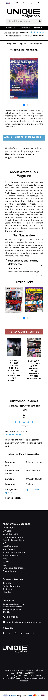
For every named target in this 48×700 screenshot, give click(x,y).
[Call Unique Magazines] (24, 3)
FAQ (4, 565)
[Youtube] (27, 633)
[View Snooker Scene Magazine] (14, 300)
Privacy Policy (9, 571)
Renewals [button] (38, 28)
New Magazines (10, 546)
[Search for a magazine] (40, 21)
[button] (38, 3)
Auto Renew (9, 549)
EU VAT (6, 562)
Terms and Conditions (14, 568)
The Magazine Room (13, 537)
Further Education (11, 586)
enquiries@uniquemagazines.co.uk (23, 622)
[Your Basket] (31, 3)
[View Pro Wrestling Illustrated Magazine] (34, 299)
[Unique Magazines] (24, 649)
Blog (5, 559)
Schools (7, 583)
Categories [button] (10, 28)
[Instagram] (15, 633)
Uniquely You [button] (25, 28)
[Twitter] (9, 633)
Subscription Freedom (14, 552)
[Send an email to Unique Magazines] (17, 3)
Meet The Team (10, 534)
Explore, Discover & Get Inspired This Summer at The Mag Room (34, 370)
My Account (8, 528)
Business (7, 589)
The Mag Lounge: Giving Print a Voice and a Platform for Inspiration (14, 370)
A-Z (4, 543)
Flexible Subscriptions (13, 540)
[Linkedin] (21, 633)
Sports (29, 490)
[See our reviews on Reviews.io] (24, 34)
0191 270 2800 (12, 617)
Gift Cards (8, 531)
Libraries (7, 592)
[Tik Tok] (33, 633)
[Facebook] (3, 633)
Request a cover (11, 556)
